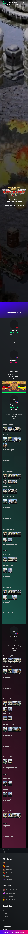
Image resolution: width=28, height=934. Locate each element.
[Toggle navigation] (24, 3)
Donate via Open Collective (14, 312)
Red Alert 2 (9, 849)
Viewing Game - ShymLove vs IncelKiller (13, 852)
